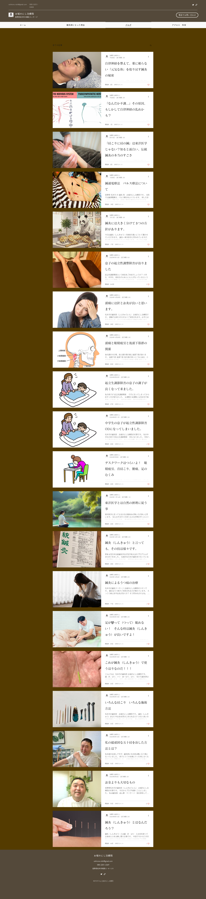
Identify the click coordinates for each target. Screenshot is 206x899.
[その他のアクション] (149, 56)
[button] (151, 45)
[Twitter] (193, 5)
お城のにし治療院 (24, 14)
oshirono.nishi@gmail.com (18, 4)
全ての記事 (57, 45)
